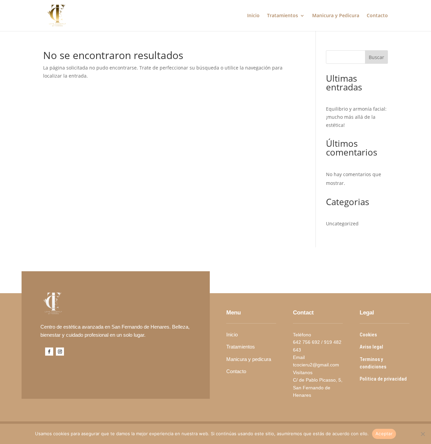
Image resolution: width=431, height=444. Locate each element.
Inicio (253, 16)
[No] (422, 434)
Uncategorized (342, 223)
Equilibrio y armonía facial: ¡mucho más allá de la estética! (356, 117)
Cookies (369, 335)
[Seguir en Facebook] (49, 352)
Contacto (377, 16)
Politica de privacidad (384, 379)
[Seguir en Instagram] (60, 352)
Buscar (376, 57)
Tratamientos (282, 16)
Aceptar (384, 433)
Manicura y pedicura (249, 359)
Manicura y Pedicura (335, 16)
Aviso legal (372, 347)
